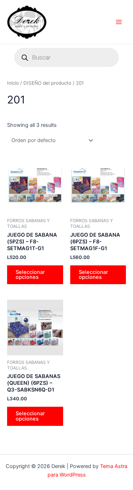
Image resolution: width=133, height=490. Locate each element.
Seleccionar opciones (30, 275)
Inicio (13, 83)
